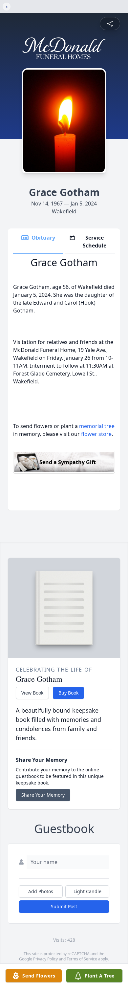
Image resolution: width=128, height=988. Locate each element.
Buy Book (68, 693)
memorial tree (97, 426)
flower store (96, 434)
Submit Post (64, 906)
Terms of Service (82, 959)
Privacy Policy (45, 959)
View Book (32, 693)
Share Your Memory (43, 795)
